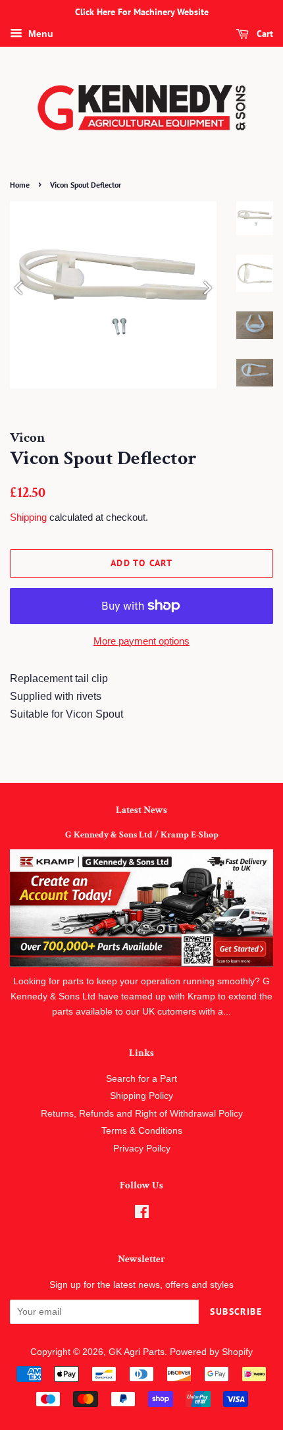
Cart (263, 34)
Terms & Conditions (141, 1131)
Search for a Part (141, 1079)
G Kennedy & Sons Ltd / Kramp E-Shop (142, 835)
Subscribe (236, 1311)
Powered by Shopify (211, 1352)
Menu (39, 33)
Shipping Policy (141, 1096)
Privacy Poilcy (141, 1148)
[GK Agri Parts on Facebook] (141, 1214)
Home (20, 185)
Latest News (141, 810)
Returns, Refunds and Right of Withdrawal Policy (142, 1114)
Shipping (28, 517)
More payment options (141, 641)
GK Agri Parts (137, 1352)
